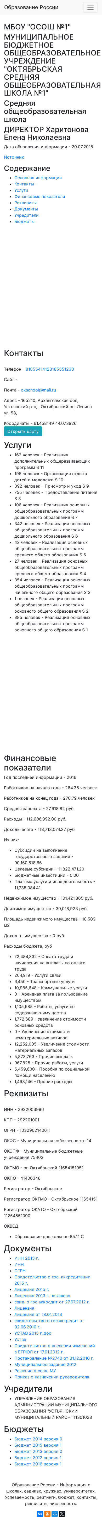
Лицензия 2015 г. (31, 1289)
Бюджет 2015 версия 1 (37, 1445)
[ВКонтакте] (40, 1514)
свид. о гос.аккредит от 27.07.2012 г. (52, 1301)
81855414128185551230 (50, 369)
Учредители (26, 215)
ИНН (19, 1264)
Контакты (24, 183)
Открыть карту (23, 431)
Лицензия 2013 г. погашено (42, 1295)
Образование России (31, 7)
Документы (26, 209)
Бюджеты (24, 221)
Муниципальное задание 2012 (45, 1364)
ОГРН (20, 1270)
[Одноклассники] (47, 1514)
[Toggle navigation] (90, 7)
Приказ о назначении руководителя (51, 1376)
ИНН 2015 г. (26, 1258)
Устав (20, 1339)
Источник (14, 157)
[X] (62, 1514)
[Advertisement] (51, 290)
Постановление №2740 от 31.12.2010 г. (54, 1358)
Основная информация (38, 177)
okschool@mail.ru (38, 390)
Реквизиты (25, 202)
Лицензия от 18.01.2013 (38, 1314)
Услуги (21, 190)
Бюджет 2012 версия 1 (37, 1457)
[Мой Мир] (55, 1514)
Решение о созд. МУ (35, 1370)
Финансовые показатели (39, 196)
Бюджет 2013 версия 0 (38, 1451)
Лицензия (24, 1308)
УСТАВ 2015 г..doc (32, 1333)
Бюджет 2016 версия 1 (37, 1463)
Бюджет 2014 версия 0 (38, 1438)
